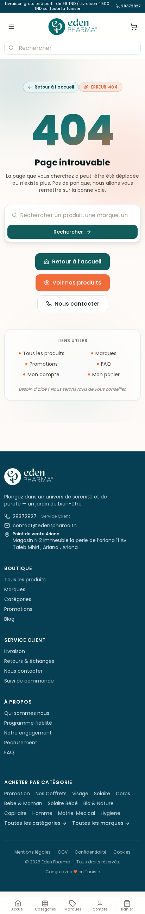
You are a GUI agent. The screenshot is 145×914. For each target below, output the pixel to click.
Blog (9, 618)
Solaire (102, 793)
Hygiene (110, 813)
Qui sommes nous (26, 713)
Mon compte (43, 374)
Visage (80, 793)
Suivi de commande (29, 680)
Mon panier (106, 374)
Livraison (14, 651)
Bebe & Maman (23, 803)
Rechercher (68, 231)
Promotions (44, 363)
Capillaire (15, 813)
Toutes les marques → (101, 823)
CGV (63, 852)
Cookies (122, 852)
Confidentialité (90, 852)
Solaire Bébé (63, 803)
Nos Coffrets (51, 793)
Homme (42, 813)
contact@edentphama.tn (45, 525)
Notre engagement (28, 732)
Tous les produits (43, 353)
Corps (123, 793)
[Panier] (134, 27)
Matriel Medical (76, 813)
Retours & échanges (29, 661)
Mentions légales (32, 852)
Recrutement (20, 742)
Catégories (17, 599)
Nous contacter (77, 304)
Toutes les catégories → (35, 823)
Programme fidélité (28, 722)
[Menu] (11, 27)
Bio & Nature (98, 803)
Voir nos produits (76, 283)
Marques (105, 353)
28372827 (131, 6)
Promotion (17, 793)
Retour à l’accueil (54, 87)
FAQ (106, 363)
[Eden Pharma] (72, 26)
